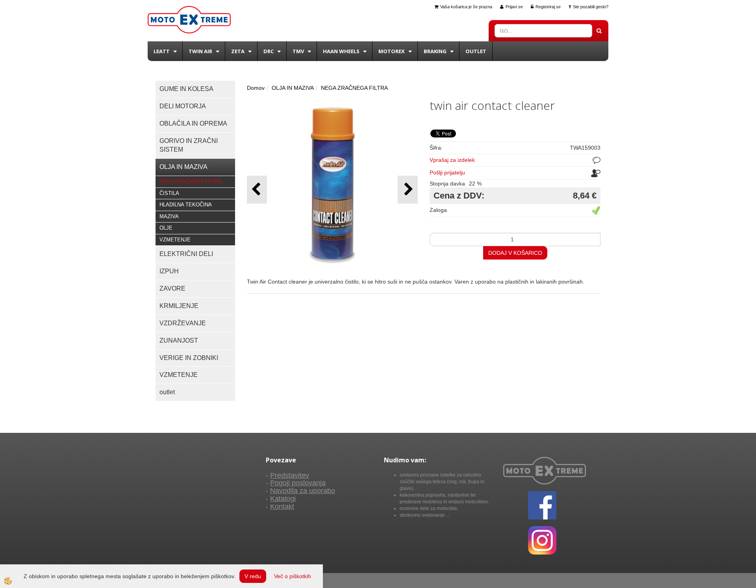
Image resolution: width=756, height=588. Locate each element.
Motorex (391, 51)
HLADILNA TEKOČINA (185, 205)
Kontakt (282, 506)
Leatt (162, 51)
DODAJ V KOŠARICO (515, 253)
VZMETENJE (175, 240)
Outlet (475, 51)
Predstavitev (289, 475)
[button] (408, 190)
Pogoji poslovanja (298, 483)
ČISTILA (169, 193)
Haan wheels (341, 51)
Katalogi (283, 499)
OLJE (165, 228)
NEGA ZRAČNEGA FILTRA (190, 181)
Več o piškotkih (292, 576)
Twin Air (200, 51)
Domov (256, 88)
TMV (298, 51)
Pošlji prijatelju (447, 172)
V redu (253, 576)
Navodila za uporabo (302, 491)
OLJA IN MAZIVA (293, 88)
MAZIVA (169, 216)
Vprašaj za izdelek (452, 160)
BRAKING (435, 51)
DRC (268, 51)
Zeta (238, 51)
